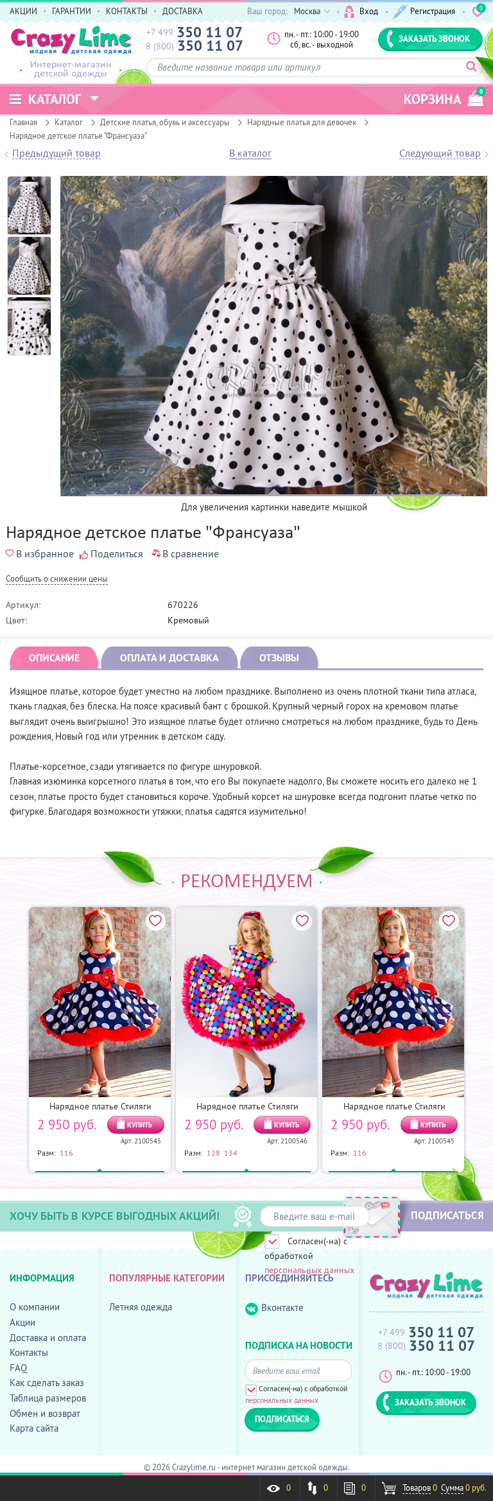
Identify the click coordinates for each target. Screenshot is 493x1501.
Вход (368, 11)
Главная (23, 122)
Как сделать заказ (47, 1382)
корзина (443, 98)
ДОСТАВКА (182, 11)
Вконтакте (282, 1307)
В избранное (45, 553)
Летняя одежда (140, 1307)
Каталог (69, 122)
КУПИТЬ (139, 1124)
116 (66, 1152)
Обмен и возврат (45, 1413)
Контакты (29, 1352)
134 (231, 1152)
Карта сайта (34, 1428)
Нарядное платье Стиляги (100, 1106)
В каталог (250, 153)
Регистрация (432, 11)
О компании (35, 1307)
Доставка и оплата (48, 1338)
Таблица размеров (48, 1398)
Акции (22, 1322)
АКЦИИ (23, 11)
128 (213, 1152)
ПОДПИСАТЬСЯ (447, 1215)
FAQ (18, 1368)
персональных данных (309, 1270)
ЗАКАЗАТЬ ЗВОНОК (434, 38)
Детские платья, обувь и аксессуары (165, 122)
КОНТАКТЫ (127, 11)
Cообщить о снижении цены (57, 579)
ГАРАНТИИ (71, 11)
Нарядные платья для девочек (301, 122)
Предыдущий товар (56, 153)
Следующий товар (440, 153)
